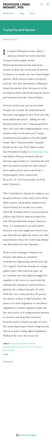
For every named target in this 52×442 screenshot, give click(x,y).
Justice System (27, 347)
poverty (38, 347)
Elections (30, 343)
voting (11, 350)
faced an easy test (38, 151)
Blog (22, 13)
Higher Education (11, 347)
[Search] (41, 4)
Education (20, 343)
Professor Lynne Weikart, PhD (16, 5)
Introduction (8, 13)
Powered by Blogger (27, 435)
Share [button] (5, 354)
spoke (10, 179)
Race (5, 350)
